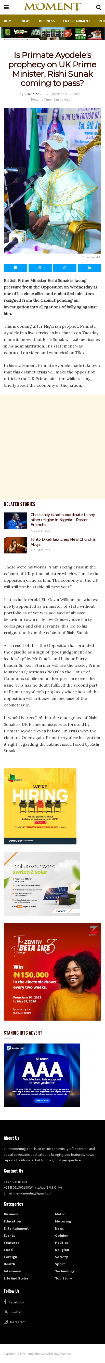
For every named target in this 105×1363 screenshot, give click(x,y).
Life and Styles (16, 1278)
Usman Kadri (34, 94)
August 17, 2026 (40, 530)
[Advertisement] (52, 447)
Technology (65, 1271)
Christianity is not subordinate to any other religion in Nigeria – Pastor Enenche (63, 519)
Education (12, 1221)
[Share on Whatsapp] (65, 268)
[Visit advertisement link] (52, 33)
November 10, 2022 (66, 94)
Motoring (63, 1221)
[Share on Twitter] (40, 268)
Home (8, 21)
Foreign (10, 1257)
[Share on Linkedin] (89, 268)
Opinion (61, 1235)
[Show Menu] (6, 7)
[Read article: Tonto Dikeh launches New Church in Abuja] (15, 545)
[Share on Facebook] (15, 268)
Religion (62, 1249)
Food (8, 1249)
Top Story (63, 1278)
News (26, 21)
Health (9, 1264)
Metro (60, 1214)
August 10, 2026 (40, 550)
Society (61, 1257)
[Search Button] (98, 7)
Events (9, 1235)
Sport (60, 1264)
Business (47, 21)
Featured (12, 1242)
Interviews (13, 1271)
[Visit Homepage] (52, 7)
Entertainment (76, 21)
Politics (61, 1242)
